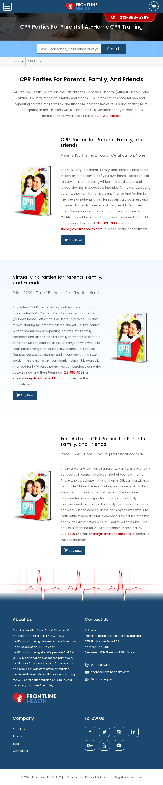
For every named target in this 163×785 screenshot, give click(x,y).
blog (16, 744)
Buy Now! (75, 240)
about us (19, 729)
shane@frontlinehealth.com (82, 229)
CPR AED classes (108, 116)
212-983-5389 (106, 223)
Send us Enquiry (102, 679)
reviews (18, 736)
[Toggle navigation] (7, 7)
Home (19, 61)
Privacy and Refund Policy (86, 777)
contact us (20, 751)
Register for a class (128, 777)
